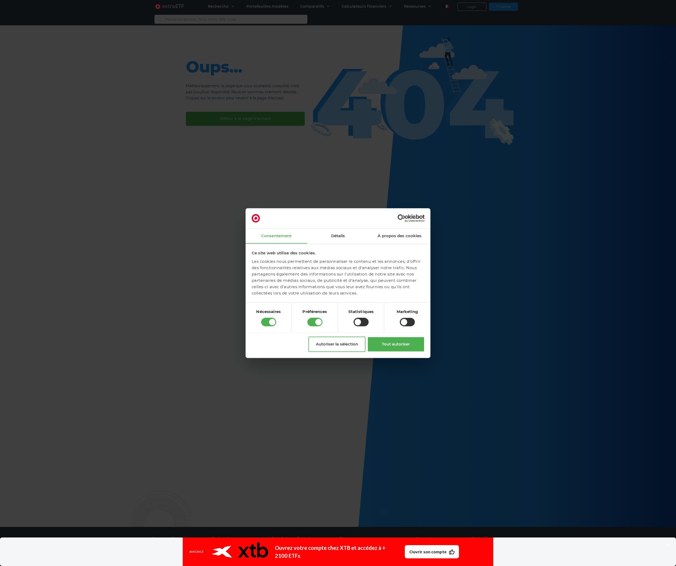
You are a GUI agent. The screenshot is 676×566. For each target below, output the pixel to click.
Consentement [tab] (276, 235)
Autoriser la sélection (337, 344)
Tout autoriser (396, 344)
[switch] (314, 322)
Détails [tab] (338, 235)
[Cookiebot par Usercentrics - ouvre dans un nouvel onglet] (401, 218)
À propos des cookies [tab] (399, 235)
